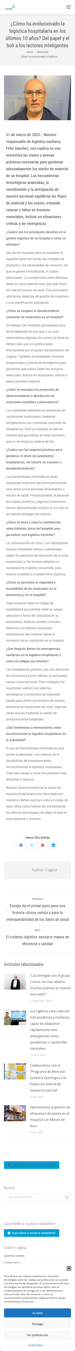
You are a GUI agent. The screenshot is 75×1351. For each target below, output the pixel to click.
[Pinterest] (43, 845)
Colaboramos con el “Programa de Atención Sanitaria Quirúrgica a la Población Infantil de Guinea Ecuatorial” (48, 1077)
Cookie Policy (35, 1345)
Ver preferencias (37, 1335)
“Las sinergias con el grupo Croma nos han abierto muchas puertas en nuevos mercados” (50, 984)
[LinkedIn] (53, 845)
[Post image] (15, 981)
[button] (69, 1268)
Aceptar (37, 1313)
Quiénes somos (14, 1256)
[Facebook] (21, 845)
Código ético (12, 1263)
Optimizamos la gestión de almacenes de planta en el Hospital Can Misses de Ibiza (50, 1116)
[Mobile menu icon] (68, 7)
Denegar (37, 1324)
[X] (32, 845)
